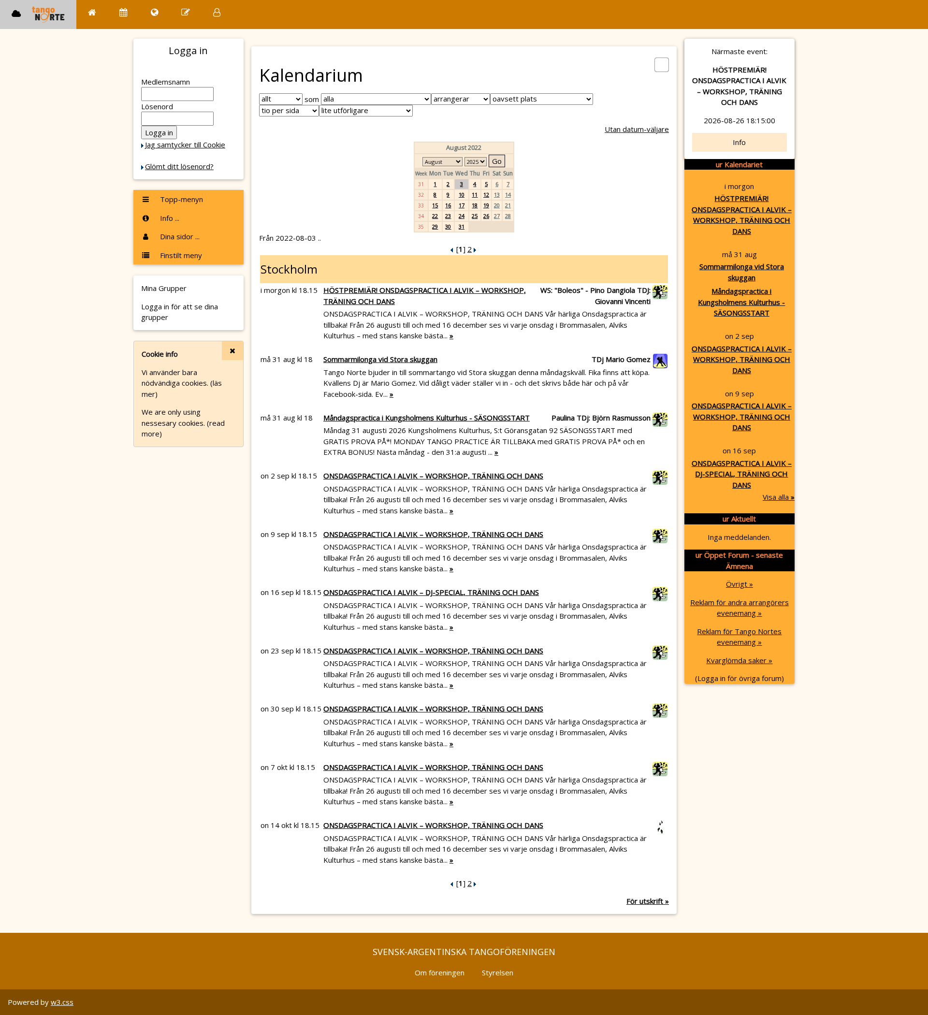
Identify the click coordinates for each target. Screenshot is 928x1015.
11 (475, 194)
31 (461, 226)
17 (461, 205)
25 (475, 215)
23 (448, 215)
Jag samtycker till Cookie (185, 144)
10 (461, 194)
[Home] (92, 12)
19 (486, 205)
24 (461, 215)
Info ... (168, 218)
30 (448, 226)
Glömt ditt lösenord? (179, 166)
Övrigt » (739, 584)
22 (435, 215)
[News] (154, 12)
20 (497, 205)
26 (486, 215)
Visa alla (779, 497)
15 (435, 205)
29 (435, 226)
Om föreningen (439, 972)
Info (739, 142)
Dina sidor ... (179, 236)
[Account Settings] (217, 12)
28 (508, 215)
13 (497, 194)
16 (448, 205)
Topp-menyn (180, 199)
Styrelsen (497, 972)
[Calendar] (123, 12)
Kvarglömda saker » (739, 660)
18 (475, 205)
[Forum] (186, 12)
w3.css (62, 1002)
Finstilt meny (180, 255)
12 (486, 194)
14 (508, 194)
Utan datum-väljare (637, 129)
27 (497, 215)
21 (508, 205)
